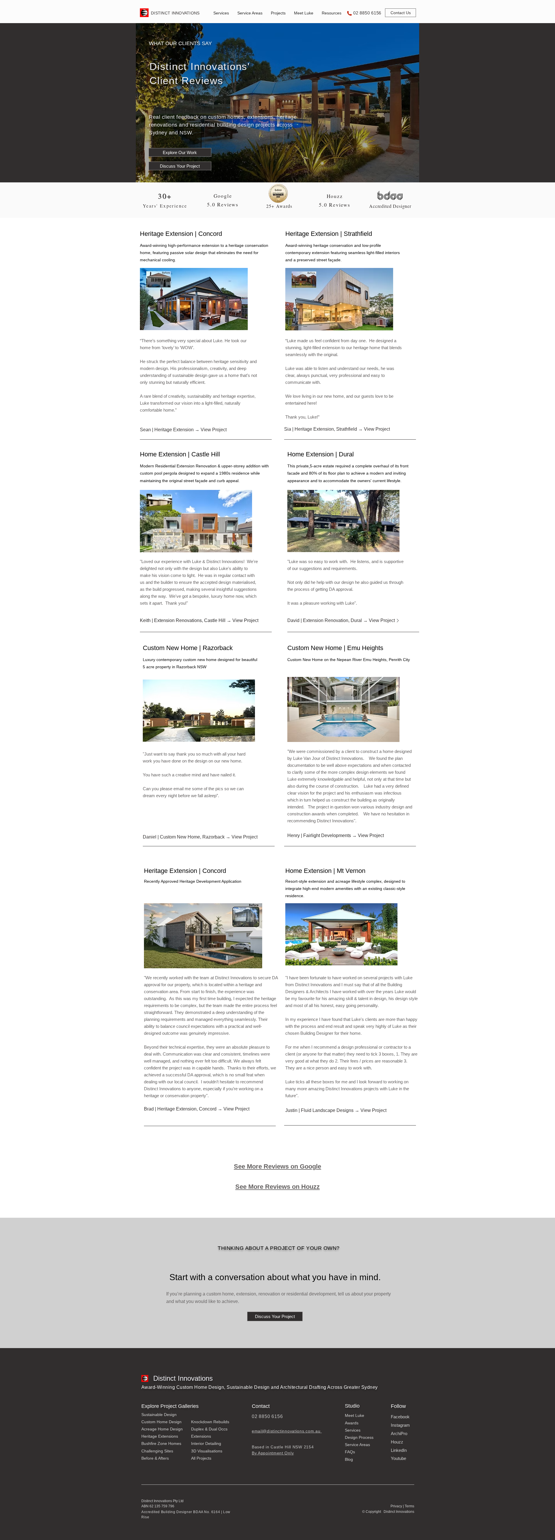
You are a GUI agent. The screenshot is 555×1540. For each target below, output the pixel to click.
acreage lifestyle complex (358, 881)
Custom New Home (305, 659)
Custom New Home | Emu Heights (335, 647)
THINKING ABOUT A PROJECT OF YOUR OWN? (279, 1248)
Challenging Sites (157, 1451)
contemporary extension (307, 252)
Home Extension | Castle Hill (180, 454)
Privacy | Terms (402, 1506)
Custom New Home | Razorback (188, 647)
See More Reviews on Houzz (277, 1186)
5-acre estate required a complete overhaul (349, 466)
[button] (221, 12)
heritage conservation (248, 245)
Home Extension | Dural (320, 454)
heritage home (367, 347)
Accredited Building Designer (167, 1512)
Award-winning (153, 245)
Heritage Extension (167, 233)
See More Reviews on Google (277, 1166)
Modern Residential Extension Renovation (178, 466)
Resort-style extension (306, 881)
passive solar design (188, 252)
